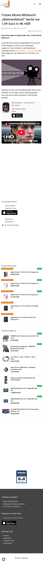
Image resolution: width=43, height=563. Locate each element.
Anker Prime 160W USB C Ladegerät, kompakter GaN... (23, 368)
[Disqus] (22, 169)
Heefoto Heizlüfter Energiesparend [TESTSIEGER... (23, 379)
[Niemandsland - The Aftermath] (6, 112)
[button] (3, 559)
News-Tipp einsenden (11, 501)
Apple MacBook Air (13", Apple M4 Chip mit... (24, 400)
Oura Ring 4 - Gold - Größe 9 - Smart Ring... (23, 358)
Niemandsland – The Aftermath (26, 51)
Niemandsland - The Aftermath (23, 103)
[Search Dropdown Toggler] (34, 4)
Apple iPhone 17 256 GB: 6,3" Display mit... (25, 272)
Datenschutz (9, 221)
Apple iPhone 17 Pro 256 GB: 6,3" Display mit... (24, 307)
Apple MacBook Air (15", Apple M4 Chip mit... (24, 389)
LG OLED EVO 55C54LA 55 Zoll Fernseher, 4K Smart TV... (25, 410)
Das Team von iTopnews (12, 506)
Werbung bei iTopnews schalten (14, 504)
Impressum (9, 219)
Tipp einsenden (10, 205)
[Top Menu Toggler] (40, 4)
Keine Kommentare (36, 31)
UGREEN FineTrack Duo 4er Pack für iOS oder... (24, 337)
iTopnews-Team (10, 208)
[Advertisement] (17, 245)
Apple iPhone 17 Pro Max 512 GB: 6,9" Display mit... (23, 318)
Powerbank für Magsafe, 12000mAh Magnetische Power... (23, 347)
